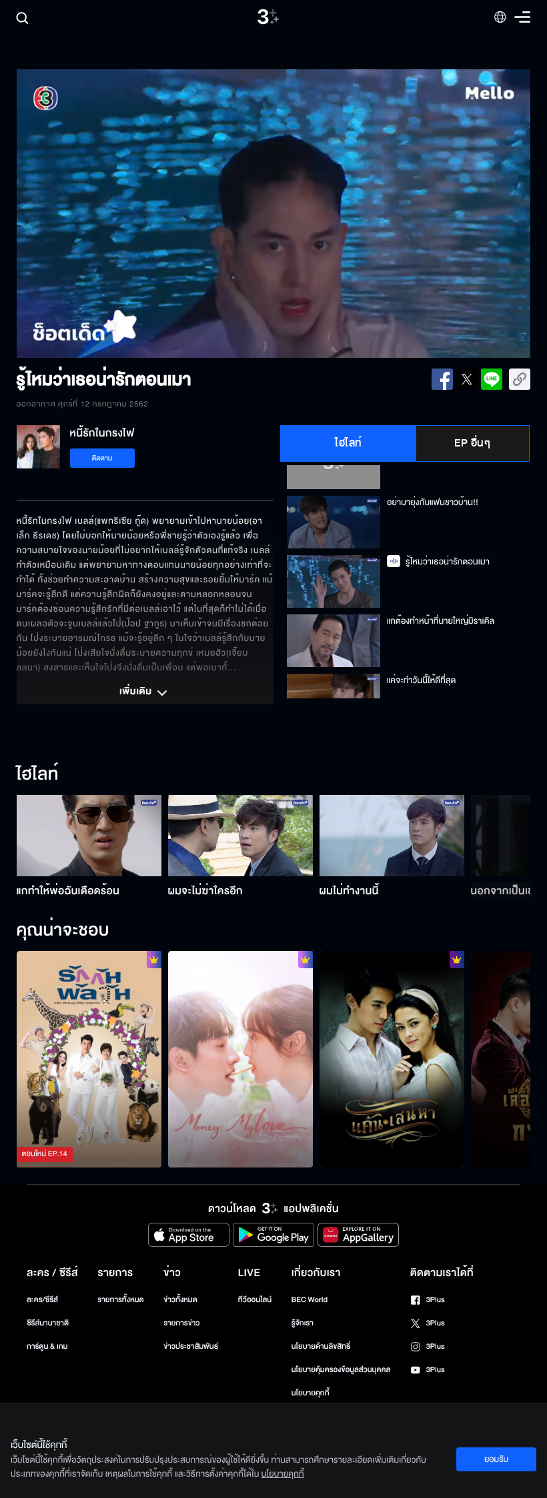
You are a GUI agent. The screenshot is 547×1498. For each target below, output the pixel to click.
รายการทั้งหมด (120, 1299)
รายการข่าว (181, 1323)
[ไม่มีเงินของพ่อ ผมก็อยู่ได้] (240, 1059)
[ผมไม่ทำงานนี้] (392, 835)
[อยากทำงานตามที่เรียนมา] (89, 1059)
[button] (119, 214)
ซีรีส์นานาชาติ (48, 1323)
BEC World (310, 1299)
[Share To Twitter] (467, 379)
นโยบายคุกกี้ (311, 1393)
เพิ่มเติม (136, 692)
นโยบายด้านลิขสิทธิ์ (321, 1346)
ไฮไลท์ (348, 443)
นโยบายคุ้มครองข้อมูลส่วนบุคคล (341, 1369)
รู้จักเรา (303, 1323)
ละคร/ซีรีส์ (42, 1299)
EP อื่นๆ (472, 443)
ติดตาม (102, 458)
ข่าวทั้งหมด (180, 1299)
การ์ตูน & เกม (47, 1346)
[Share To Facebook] (442, 379)
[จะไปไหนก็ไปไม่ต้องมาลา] (392, 1059)
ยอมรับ (496, 1459)
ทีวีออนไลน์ (254, 1299)
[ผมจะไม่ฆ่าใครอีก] (240, 835)
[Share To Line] (491, 379)
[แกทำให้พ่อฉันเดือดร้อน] (89, 835)
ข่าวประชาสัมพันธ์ (190, 1346)
